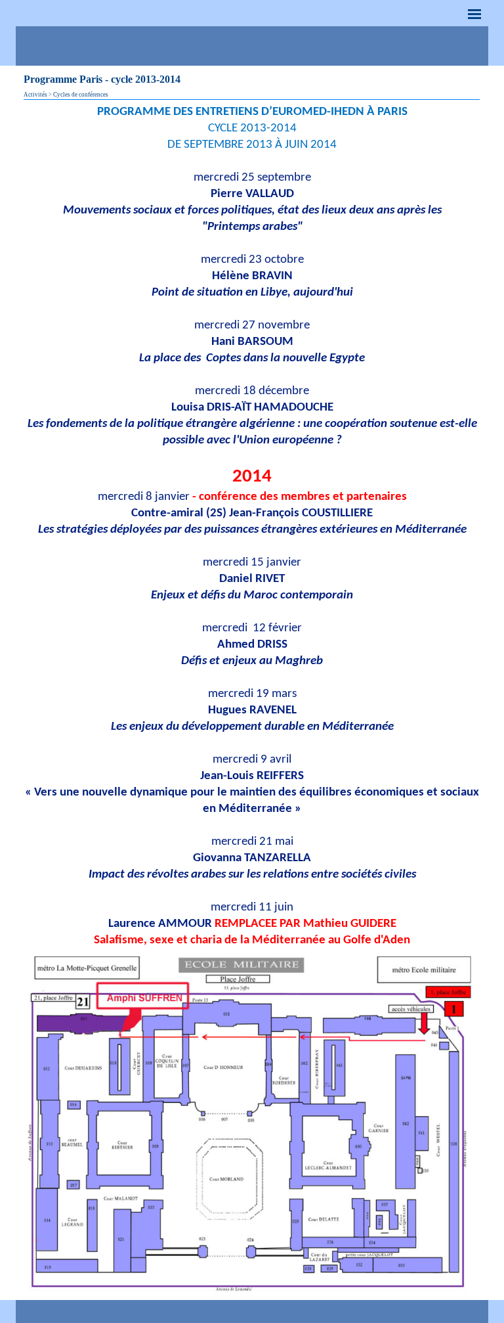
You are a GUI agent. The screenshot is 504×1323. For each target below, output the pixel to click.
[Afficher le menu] (474, 13)
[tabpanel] (252, 526)
